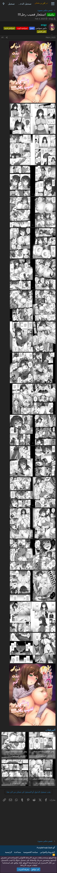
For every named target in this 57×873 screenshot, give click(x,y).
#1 (3, 37)
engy (51, 18)
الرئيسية (8, 852)
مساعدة (17, 852)
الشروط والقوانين (47, 852)
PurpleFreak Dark (45, 847)
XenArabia (45, 855)
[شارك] (7, 37)
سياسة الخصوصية (30, 852)
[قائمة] (52, 4)
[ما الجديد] (4, 4)
